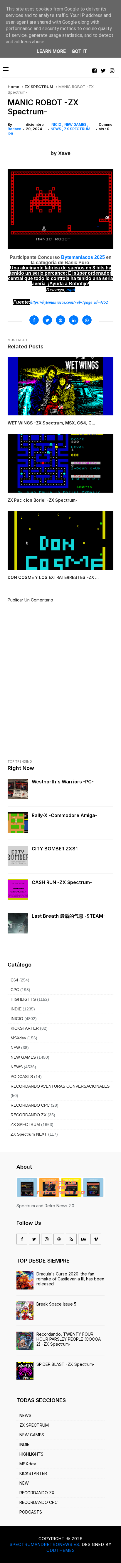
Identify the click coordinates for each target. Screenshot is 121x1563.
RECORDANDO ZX (28, 1115)
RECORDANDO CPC (30, 1105)
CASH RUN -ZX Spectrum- (62, 882)
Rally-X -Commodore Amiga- (64, 815)
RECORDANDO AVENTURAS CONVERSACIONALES (60, 1086)
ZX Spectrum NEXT (29, 1134)
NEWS (56, 129)
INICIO (56, 124)
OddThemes (60, 1550)
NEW (15, 1047)
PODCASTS (22, 1076)
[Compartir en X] (47, 320)
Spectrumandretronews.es (44, 1544)
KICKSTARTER (25, 1028)
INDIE (16, 1009)
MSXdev (18, 1038)
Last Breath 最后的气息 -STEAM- (68, 916)
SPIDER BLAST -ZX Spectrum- (65, 1364)
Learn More (51, 51)
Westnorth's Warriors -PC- (63, 782)
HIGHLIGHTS (23, 999)
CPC (15, 989)
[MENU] (6, 69)
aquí (71, 289)
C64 (14, 980)
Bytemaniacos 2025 (83, 257)
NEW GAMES (75, 124)
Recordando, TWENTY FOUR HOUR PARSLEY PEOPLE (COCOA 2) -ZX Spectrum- (68, 1339)
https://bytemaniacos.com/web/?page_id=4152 (69, 302)
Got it (79, 51)
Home (13, 86)
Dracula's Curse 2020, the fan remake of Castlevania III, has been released (70, 1278)
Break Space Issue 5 (56, 1303)
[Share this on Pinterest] (60, 320)
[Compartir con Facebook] (34, 320)
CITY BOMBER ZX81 (55, 849)
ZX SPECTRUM (38, 86)
